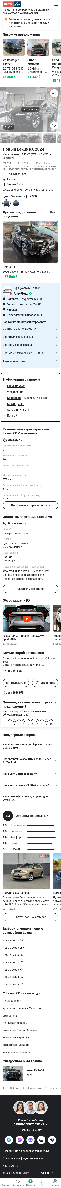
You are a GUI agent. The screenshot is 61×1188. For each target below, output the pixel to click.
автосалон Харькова (16, 1037)
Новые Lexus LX (13, 962)
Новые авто (34, 1088)
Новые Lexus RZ (13, 984)
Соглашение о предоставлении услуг (26, 1151)
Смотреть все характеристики (30, 505)
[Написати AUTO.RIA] (41, 1140)
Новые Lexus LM (13, 955)
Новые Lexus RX (13, 976)
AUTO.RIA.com (11, 1088)
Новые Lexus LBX (13, 947)
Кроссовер (14, 397)
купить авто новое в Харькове (22, 1008)
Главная (6, 1185)
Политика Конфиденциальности (23, 1158)
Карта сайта (10, 1165)
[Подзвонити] (52, 1140)
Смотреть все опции (30, 588)
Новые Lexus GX (13, 940)
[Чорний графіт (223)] (16, 203)
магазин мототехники (16, 1052)
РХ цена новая (12, 1000)
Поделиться (18, 682)
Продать (30, 1185)
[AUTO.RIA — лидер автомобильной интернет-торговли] (12, 4)
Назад (10, 93)
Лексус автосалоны (15, 1022)
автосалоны (10, 1015)
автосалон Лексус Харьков (20, 1030)
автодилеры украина (16, 1044)
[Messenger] (20, 1140)
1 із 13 (8, 127)
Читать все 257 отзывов (30, 917)
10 (51, 724)
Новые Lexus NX (13, 969)
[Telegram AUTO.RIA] (9, 1140)
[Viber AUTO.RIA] (30, 1140)
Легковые (55, 1088)
